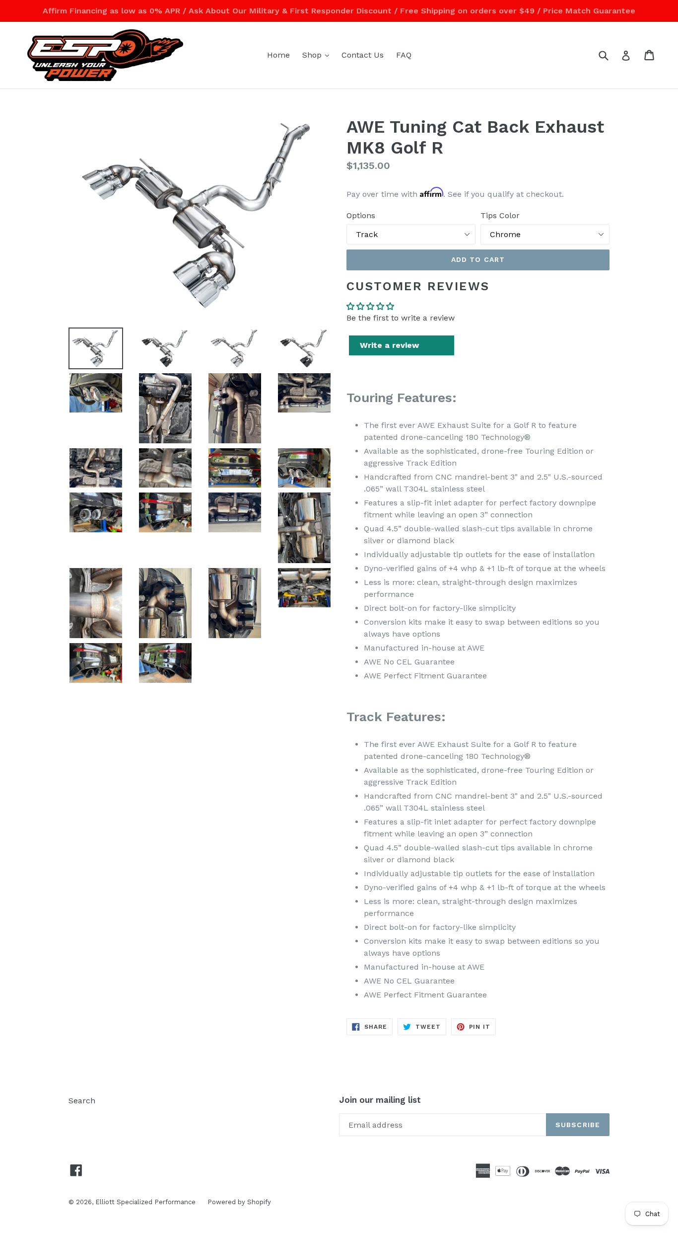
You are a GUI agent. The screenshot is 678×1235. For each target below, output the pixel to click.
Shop (318, 55)
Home (278, 55)
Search (81, 1100)
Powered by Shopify (239, 1202)
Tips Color (500, 215)
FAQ (403, 55)
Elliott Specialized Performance (146, 1202)
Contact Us (362, 55)
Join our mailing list (380, 1100)
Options (360, 215)
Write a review (389, 345)
